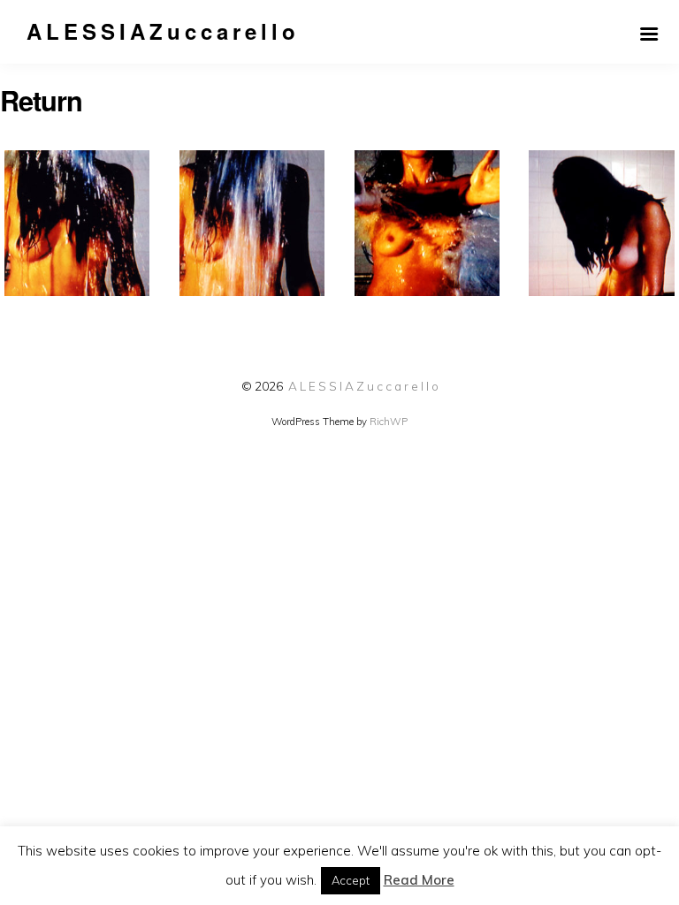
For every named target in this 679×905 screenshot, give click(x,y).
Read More (419, 879)
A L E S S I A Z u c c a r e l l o (363, 385)
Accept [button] (351, 880)
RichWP (389, 421)
